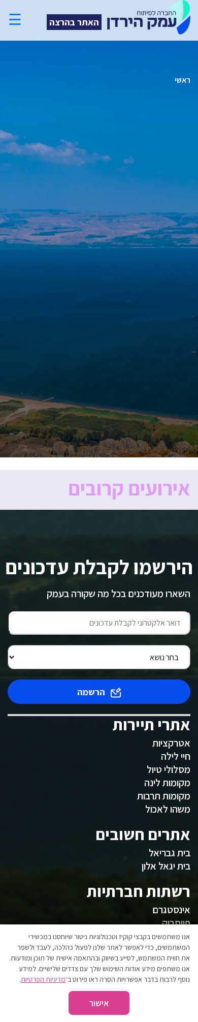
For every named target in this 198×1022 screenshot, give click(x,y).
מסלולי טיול (168, 769)
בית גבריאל (169, 852)
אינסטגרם (171, 909)
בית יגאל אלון (166, 866)
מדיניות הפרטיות (43, 979)
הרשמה (91, 692)
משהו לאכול (167, 809)
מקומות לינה (167, 782)
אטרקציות (171, 743)
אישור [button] (99, 1003)
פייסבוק (176, 923)
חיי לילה (175, 756)
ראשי (182, 80)
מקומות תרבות (163, 795)
